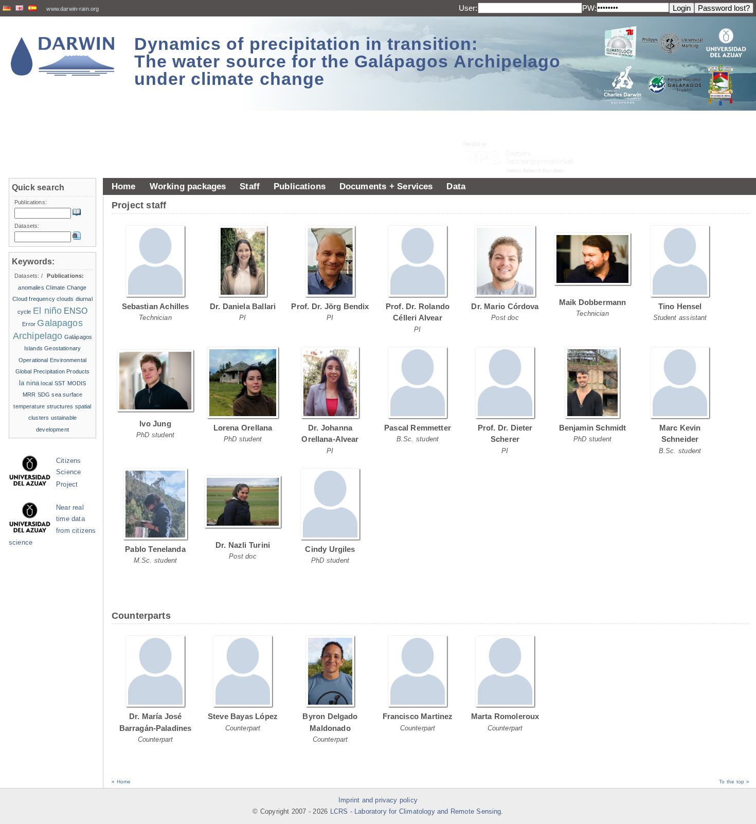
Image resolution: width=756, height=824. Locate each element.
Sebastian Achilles (155, 306)
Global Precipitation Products (52, 371)
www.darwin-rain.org (72, 9)
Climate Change (66, 287)
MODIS (76, 383)
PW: (589, 8)
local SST (53, 383)
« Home (121, 781)
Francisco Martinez (418, 716)
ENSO (76, 311)
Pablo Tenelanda (155, 549)
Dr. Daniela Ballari (243, 306)
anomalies (31, 287)
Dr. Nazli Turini (242, 545)
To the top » (734, 781)
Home (124, 186)
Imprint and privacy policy (378, 800)
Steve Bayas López (243, 716)
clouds (65, 299)
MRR (29, 394)
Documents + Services (386, 186)
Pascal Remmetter (417, 427)
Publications (300, 186)
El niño (47, 311)
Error (28, 324)
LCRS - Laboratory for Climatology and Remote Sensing (415, 811)
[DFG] (524, 134)
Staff (250, 186)
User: (468, 8)
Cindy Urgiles (330, 549)
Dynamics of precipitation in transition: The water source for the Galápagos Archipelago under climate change (347, 61)
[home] (63, 56)
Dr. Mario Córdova (504, 306)
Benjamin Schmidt (592, 427)
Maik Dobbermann (592, 302)
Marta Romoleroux (505, 716)
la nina (29, 383)
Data (455, 186)
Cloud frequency (33, 299)
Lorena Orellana (243, 427)
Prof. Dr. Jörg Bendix (330, 306)
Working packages (188, 186)
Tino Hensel (680, 306)
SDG (44, 394)
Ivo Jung (155, 423)
